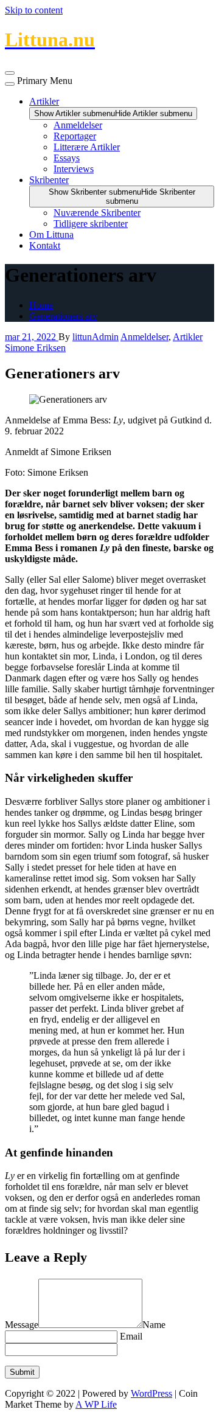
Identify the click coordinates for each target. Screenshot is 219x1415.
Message (21, 1324)
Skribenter (49, 180)
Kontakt (44, 245)
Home (41, 305)
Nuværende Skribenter (97, 212)
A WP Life (96, 1404)
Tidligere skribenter (91, 223)
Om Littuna (51, 234)
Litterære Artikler (87, 147)
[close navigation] (10, 84)
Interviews (74, 169)
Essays (67, 158)
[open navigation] (10, 73)
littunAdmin (95, 337)
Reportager (75, 136)
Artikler (44, 101)
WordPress (151, 1393)
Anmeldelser (78, 125)
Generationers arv (63, 316)
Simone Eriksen (35, 347)
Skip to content (34, 10)
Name (153, 1324)
